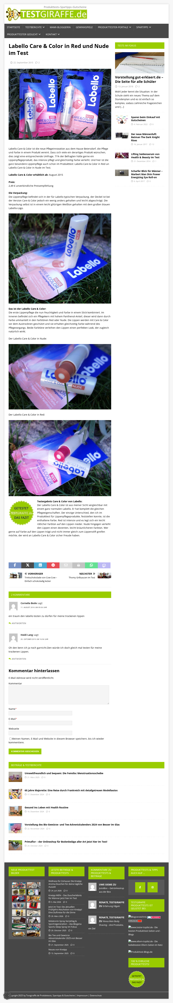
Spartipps (142, 27)
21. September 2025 (59, 945)
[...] (122, 106)
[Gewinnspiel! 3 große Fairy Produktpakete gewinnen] (19, 927)
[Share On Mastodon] (104, 565)
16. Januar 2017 (140, 144)
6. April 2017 (139, 181)
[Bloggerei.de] (154, 916)
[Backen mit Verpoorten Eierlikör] (33, 933)
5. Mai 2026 (56, 902)
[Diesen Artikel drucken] (78, 565)
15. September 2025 (59, 953)
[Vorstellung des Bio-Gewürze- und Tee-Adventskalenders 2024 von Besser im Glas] (15, 828)
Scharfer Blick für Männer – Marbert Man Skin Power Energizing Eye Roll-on (147, 174)
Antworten (19, 623)
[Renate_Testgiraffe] (92, 906)
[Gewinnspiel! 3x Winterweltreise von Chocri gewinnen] (33, 905)
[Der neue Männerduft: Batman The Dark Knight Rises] (122, 135)
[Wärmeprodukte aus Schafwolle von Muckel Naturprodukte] (33, 885)
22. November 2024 (35, 828)
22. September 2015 (23, 62)
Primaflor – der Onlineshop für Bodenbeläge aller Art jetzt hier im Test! (66, 841)
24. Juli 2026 (56, 890)
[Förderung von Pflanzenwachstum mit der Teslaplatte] (19, 892)
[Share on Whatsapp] (91, 565)
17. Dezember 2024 (35, 794)
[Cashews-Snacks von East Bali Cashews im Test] (33, 899)
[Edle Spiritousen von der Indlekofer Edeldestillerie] (19, 912)
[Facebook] (140, 887)
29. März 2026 (57, 916)
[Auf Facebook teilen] (15, 565)
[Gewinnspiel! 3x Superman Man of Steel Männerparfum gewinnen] (19, 899)
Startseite (13, 27)
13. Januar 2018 (125, 86)
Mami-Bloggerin (60, 27)
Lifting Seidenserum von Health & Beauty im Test (145, 155)
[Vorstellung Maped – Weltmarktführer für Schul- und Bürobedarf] (19, 885)
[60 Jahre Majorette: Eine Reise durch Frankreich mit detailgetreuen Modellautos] (15, 794)
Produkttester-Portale (113, 27)
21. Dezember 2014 (142, 161)
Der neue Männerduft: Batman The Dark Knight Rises (145, 137)
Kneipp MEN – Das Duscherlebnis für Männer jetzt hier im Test (65, 897)
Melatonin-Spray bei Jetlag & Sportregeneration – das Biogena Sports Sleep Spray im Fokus (64, 923)
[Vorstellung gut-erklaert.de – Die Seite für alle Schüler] (139, 62)
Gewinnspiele (84, 27)
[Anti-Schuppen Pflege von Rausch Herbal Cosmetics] (33, 920)
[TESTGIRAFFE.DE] (46, 21)
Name (12, 708)
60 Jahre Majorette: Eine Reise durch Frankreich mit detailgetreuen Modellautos (71, 790)
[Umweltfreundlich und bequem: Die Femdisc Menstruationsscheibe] (15, 777)
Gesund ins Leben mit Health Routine (46, 807)
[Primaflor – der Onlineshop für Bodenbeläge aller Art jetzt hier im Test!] (15, 845)
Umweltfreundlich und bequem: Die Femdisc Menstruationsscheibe (64, 773)
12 (153, 144)
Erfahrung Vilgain (111, 906)
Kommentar (15, 683)
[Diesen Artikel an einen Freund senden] (65, 565)
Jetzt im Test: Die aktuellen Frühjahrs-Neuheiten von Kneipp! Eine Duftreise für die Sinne (65, 909)
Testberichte (33, 27)
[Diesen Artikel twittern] (27, 565)
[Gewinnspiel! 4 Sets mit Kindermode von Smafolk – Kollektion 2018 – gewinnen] (33, 927)
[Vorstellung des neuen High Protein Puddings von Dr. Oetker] (19, 905)
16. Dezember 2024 (35, 811)
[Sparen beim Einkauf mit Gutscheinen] (122, 120)
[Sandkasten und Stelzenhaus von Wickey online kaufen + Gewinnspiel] (19, 934)
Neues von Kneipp (57, 949)
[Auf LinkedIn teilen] (40, 565)
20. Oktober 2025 (58, 930)
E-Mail (12, 718)
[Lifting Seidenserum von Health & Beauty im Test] (122, 155)
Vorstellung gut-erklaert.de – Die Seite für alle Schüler (139, 79)
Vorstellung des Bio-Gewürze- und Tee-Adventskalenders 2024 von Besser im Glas (72, 824)
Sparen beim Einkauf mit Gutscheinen (145, 119)
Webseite (14, 728)
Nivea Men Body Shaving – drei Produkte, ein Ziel (105, 925)
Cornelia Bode (29, 603)
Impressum (82, 995)
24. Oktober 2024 (34, 845)
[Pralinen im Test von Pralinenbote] (19, 920)
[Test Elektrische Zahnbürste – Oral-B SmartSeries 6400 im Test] (33, 913)
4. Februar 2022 (140, 124)
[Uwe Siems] (92, 889)
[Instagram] (152, 887)
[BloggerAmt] (137, 916)
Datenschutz (96, 995)
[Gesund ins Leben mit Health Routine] (15, 811)
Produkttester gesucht (22, 34)
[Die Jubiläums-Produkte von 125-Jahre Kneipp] (33, 892)
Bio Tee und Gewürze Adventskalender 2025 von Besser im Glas (65, 938)
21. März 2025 (33, 777)
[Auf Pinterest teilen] (53, 565)
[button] (7, 995)
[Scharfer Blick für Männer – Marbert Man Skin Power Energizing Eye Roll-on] (122, 173)
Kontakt (51, 34)
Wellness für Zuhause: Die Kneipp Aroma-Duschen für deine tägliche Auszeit (65, 884)
